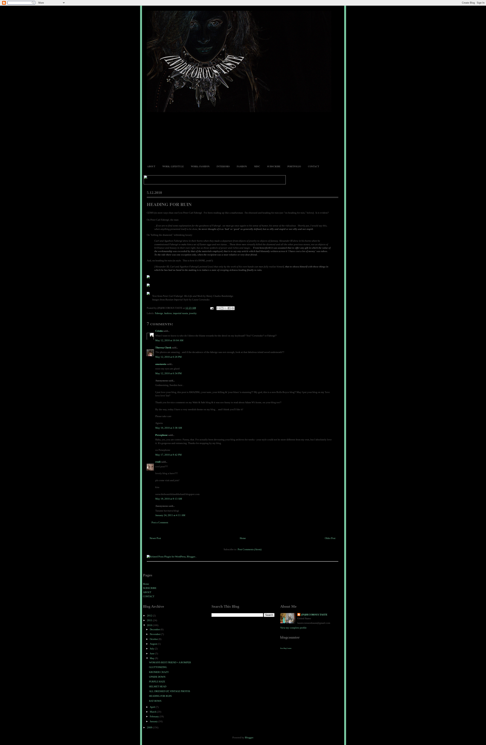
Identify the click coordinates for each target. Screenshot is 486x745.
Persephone (161, 435)
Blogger (249, 737)
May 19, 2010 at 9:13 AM (168, 498)
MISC (257, 166)
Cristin (159, 330)
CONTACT (313, 166)
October (154, 639)
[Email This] (218, 308)
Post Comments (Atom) (249, 549)
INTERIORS (223, 166)
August (154, 643)
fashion (168, 313)
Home (243, 538)
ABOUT (151, 166)
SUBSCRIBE (273, 166)
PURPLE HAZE (157, 681)
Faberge (159, 313)
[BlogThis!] (222, 308)
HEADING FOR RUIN (169, 204)
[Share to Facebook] (229, 308)
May (152, 658)
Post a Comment (159, 522)
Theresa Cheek (163, 347)
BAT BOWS (155, 700)
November (155, 634)
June (152, 653)
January (154, 721)
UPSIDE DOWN (157, 676)
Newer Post (155, 538)
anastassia (160, 364)
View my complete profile (293, 627)
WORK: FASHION (200, 166)
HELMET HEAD (157, 686)
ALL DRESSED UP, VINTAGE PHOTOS (169, 691)
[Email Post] (211, 307)
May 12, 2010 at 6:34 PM (168, 373)
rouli (158, 461)
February (154, 716)
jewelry (193, 313)
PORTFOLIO (294, 166)
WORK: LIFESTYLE (173, 166)
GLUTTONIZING (158, 667)
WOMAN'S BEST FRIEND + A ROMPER (170, 662)
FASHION (242, 166)
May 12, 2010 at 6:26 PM (168, 356)
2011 (150, 620)
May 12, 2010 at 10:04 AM (169, 340)
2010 (150, 625)
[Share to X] (225, 308)
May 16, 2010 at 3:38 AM (168, 427)
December (155, 629)
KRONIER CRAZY (159, 672)
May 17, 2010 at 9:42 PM (168, 454)
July (152, 648)
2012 (150, 615)
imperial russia (180, 313)
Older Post (330, 538)
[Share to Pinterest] (233, 308)
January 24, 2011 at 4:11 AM (170, 515)
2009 (150, 727)
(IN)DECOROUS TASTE (314, 614)
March (153, 711)
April (153, 707)
